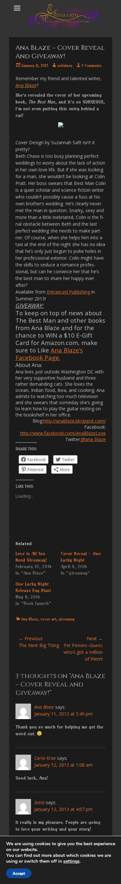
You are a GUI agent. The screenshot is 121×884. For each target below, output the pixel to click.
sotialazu (64, 65)
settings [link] (71, 861)
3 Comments (91, 65)
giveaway (67, 619)
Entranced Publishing (68, 292)
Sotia (39, 802)
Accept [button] (19, 873)
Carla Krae (45, 758)
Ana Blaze (25, 85)
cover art (48, 619)
